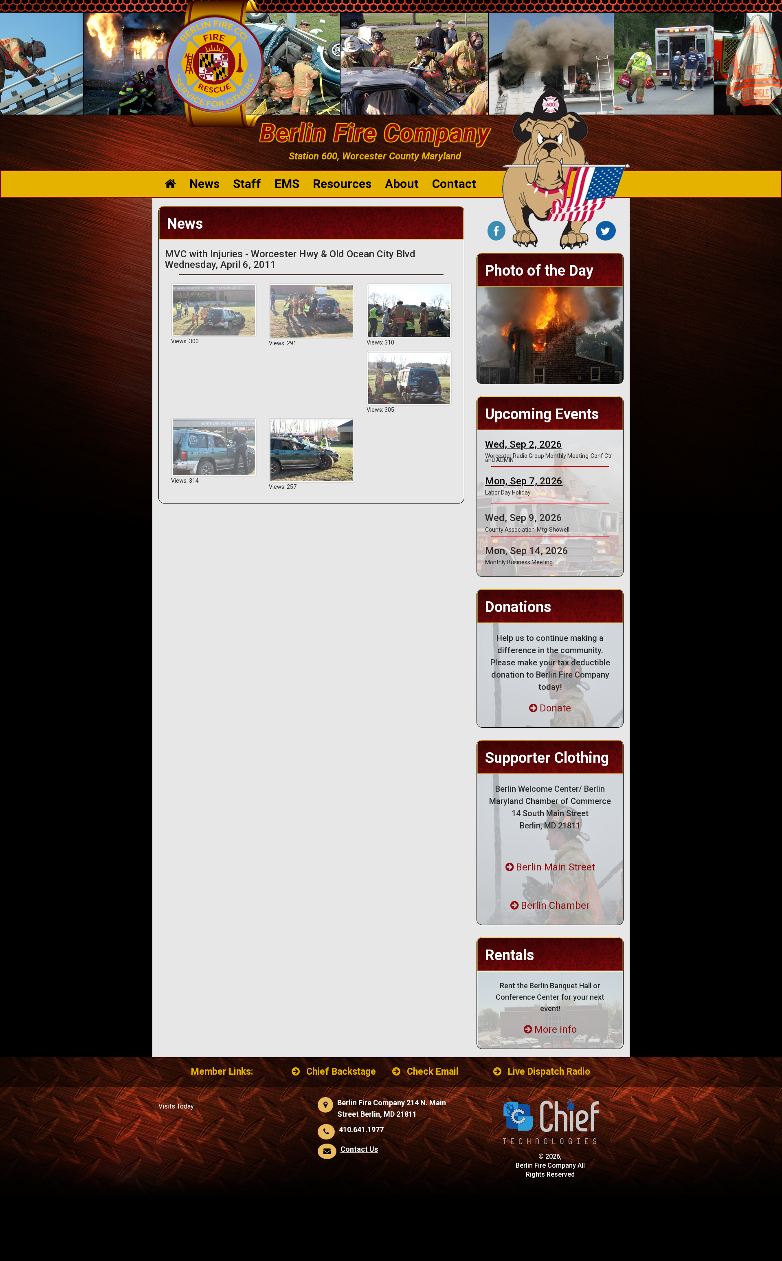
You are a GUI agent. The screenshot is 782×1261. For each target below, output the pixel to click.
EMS (287, 184)
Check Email (433, 1071)
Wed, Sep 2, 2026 (523, 444)
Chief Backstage (341, 1071)
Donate (555, 708)
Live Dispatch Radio (549, 1071)
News (204, 184)
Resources (342, 184)
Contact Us (359, 1149)
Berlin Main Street (555, 867)
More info (555, 1029)
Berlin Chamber (555, 905)
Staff (247, 184)
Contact (454, 184)
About (402, 184)
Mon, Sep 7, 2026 (523, 481)
